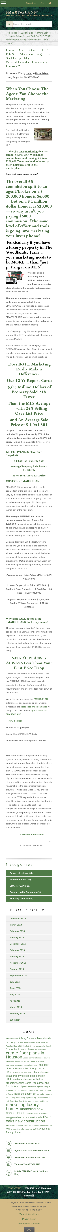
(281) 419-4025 (14, 1192)
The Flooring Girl (35, 1125)
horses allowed (20, 1090)
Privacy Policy (29, 1219)
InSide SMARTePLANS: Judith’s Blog (31, 1172)
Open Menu (3, 3)
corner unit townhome (37, 1050)
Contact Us (31, 3)
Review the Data (14, 721)
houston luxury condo (35, 1090)
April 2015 (15, 1001)
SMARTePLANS (31, 77)
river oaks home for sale (29, 1117)
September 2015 (18, 975)
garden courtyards (29, 1087)
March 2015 (16, 1007)
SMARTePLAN (40, 699)
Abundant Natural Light (14, 1046)
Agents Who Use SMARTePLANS (31, 1150)
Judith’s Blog (27, 33)
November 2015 (18, 963)
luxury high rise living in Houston (33, 1097)
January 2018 (17, 937)
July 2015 (15, 982)
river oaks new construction (28, 1119)
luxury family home (13, 1097)
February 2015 (17, 1013)
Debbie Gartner (28, 1058)
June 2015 (15, 988)
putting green (11, 1118)
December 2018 (18, 918)
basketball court (29, 1046)
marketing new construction (24, 1111)
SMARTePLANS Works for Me (29, 1157)
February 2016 (17, 950)
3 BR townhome (12, 1039)
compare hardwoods (44, 1046)
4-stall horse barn (42, 1042)
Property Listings (19, 873)
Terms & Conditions (29, 1214)
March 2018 (16, 925)
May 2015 (15, 994)
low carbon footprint (44, 1094)
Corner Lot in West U (17, 1049)
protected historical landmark (37, 1113)
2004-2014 (15, 1020)
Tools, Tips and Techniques (33, 706)
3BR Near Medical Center (25, 1042)
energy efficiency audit (23, 1061)
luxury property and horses (38, 1101)
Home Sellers (41, 73)
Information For (18, 879)
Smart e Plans (29, 16)
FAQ (42, 3)
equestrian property (31, 1065)
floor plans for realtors (25, 1072)
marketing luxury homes (22, 1106)
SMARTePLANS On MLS (26, 1143)
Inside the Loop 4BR (25, 1093)
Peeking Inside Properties (23, 892)
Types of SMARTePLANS (27, 1164)
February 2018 (17, 931)
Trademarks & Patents (29, 1223)
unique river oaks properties (21, 1129)
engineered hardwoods (14, 1065)
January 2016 (17, 956)
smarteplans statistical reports (17, 1125)
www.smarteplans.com (32, 834)
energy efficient (38, 1061)
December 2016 (18, 944)
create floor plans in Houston (25, 1055)
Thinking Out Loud (20, 898)
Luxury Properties (14, 77)
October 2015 (17, 969)
